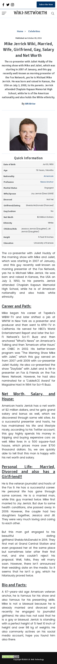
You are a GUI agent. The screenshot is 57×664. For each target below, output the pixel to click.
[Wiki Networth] (30, 12)
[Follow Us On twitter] (7, 4)
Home (20, 31)
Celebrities (34, 31)
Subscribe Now (46, 4)
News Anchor (47, 182)
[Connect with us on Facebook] (3, 4)
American (49, 176)
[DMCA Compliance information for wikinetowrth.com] (28, 656)
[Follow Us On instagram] (12, 4)
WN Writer (30, 103)
